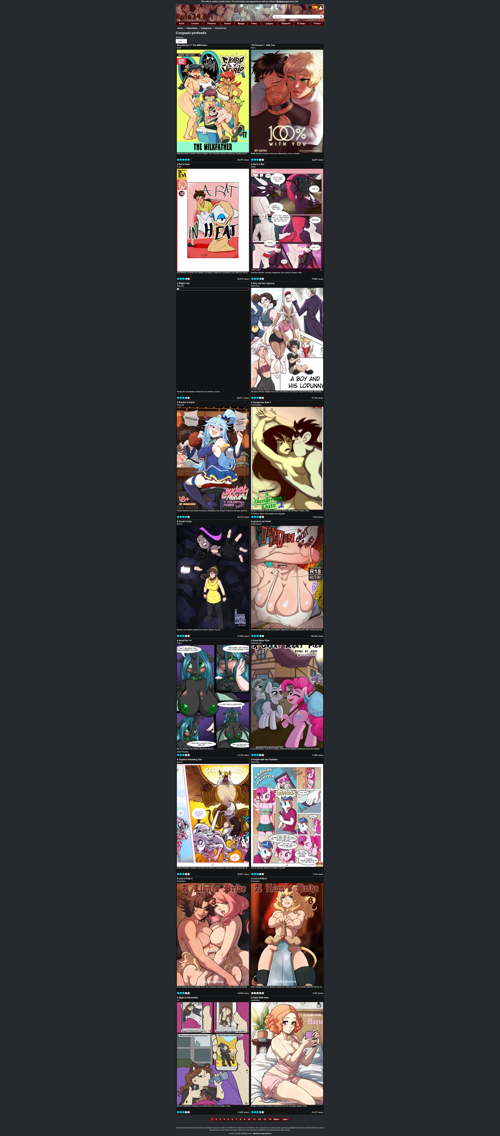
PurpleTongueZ (256, 524)
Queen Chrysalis (182, 752)
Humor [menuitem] (227, 23)
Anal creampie (319, 392)
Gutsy (253, 48)
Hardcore (239, 272)
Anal (178, 272)
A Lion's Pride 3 (184, 878)
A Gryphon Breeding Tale (189, 759)
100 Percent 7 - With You (263, 45)
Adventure (180, 153)
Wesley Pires (255, 286)
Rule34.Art (195, 17)
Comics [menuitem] (193, 24)
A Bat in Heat (183, 164)
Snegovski (180, 405)
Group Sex (309, 749)
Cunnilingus (209, 272)
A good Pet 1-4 (184, 640)
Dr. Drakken (255, 514)
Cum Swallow (199, 272)
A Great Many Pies (260, 640)
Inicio (180, 28)
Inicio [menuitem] (182, 23)
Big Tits (261, 630)
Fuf (178, 1000)
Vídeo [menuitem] (252, 24)
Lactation (193, 153)
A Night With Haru (260, 997)
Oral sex (291, 153)
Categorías (206, 28)
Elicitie (253, 167)
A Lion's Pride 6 (259, 878)
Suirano (179, 643)
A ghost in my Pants (261, 521)
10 (250, 1119)
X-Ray (300, 272)
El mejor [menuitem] (299, 24)
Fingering (195, 1106)
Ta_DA (179, 167)
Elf (184, 392)
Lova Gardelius (256, 405)
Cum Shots (246, 153)
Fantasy (179, 392)
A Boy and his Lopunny (262, 283)
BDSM (253, 153)
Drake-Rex (180, 286)
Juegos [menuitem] (267, 24)
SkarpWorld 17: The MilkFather (192, 45)
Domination (226, 272)
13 (265, 1119)
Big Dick (245, 987)
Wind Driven (255, 762)
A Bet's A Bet (257, 164)
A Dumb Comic (184, 521)
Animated (254, 272)
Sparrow (180, 762)
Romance (191, 987)
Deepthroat (231, 153)
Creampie (265, 153)
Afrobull (179, 524)
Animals (179, 868)
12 (260, 1119)
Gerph (179, 48)
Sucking (238, 153)
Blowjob (224, 153)
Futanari (205, 630)
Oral (210, 153)
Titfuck (199, 153)
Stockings (292, 1106)
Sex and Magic (293, 511)
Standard (186, 511)
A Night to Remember (187, 997)
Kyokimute (254, 643)
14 (270, 1119)
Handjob (310, 392)
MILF (307, 630)
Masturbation (282, 153)
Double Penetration (200, 511)
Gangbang (211, 511)
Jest (260, 643)
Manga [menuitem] (241, 23)
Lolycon (217, 392)
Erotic (187, 153)
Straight (205, 153)
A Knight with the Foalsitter (264, 759)
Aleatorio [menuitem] (286, 23)
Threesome (216, 153)
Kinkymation (181, 881)
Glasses (211, 630)
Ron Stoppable (280, 514)
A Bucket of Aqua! (186, 402)
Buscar (322, 17)
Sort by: (180, 37)
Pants (322, 987)
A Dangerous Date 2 (261, 402)
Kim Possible (269, 514)
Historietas (192, 28)
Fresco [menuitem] (317, 23)
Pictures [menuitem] (210, 24)
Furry (233, 272)
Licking (287, 987)
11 (255, 1119)
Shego (262, 514)
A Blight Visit (183, 283)
